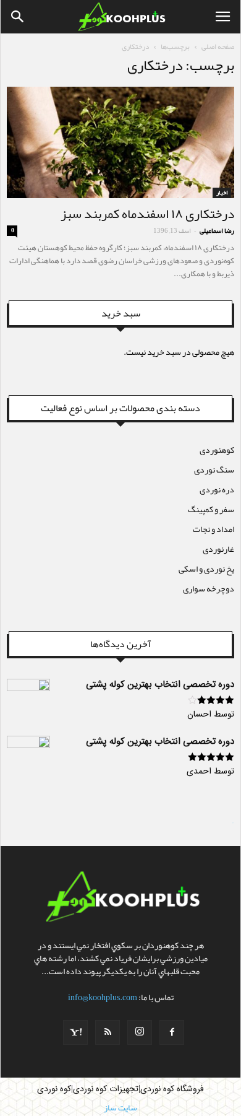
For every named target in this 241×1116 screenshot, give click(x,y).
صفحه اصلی (217, 46)
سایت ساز (233, 823)
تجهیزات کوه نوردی (105, 1089)
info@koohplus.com (102, 997)
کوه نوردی (54, 1089)
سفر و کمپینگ (211, 509)
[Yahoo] (75, 1032)
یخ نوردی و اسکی (206, 568)
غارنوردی (218, 548)
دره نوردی (217, 489)
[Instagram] (139, 1032)
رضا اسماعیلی (217, 230)
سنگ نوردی (214, 469)
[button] (18, 16)
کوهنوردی (217, 449)
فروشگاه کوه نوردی (172, 1089)
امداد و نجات (213, 529)
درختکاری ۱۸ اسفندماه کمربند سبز (147, 214)
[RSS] (107, 1032)
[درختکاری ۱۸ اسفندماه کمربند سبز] (120, 142)
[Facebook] (171, 1032)
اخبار (221, 193)
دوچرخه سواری (208, 588)
